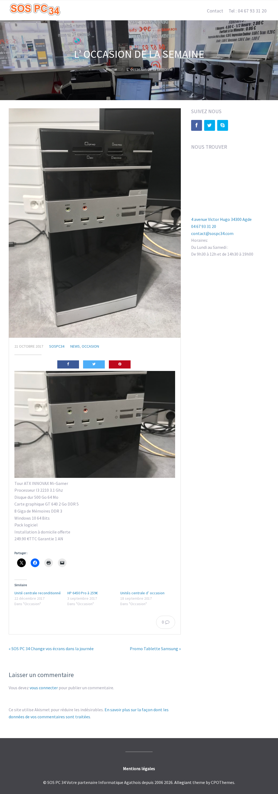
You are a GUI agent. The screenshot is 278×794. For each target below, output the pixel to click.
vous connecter (44, 687)
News (75, 346)
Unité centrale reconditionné (37, 592)
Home (111, 69)
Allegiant (183, 782)
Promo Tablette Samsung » (155, 648)
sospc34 (56, 346)
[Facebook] (196, 125)
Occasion (90, 346)
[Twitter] (209, 125)
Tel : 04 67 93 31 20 (248, 11)
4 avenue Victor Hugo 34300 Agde (221, 219)
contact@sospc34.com (212, 233)
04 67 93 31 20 (203, 226)
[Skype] (222, 125)
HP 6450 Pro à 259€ (82, 592)
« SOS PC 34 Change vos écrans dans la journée (51, 648)
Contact (215, 11)
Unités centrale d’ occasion (142, 592)
